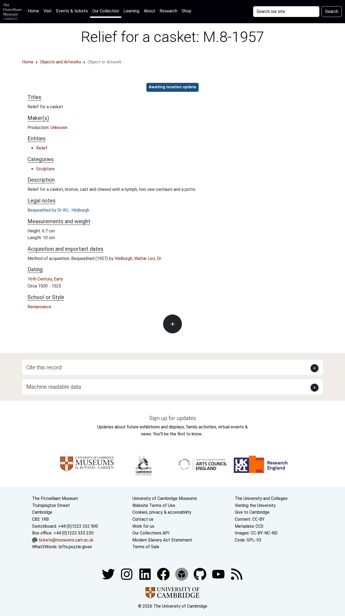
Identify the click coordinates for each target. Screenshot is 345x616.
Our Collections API (151, 533)
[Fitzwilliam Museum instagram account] (127, 573)
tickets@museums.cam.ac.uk (66, 540)
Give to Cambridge (252, 512)
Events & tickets (72, 10)
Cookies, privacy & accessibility (161, 512)
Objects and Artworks (60, 62)
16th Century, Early (45, 279)
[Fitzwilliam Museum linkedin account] (164, 573)
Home (34, 10)
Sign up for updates (172, 418)
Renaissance (39, 306)
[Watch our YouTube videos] (219, 573)
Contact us (142, 519)
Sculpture (45, 168)
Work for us (143, 526)
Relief (41, 148)
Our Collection (105, 10)
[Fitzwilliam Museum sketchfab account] (182, 573)
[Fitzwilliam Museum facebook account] (145, 573)
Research (168, 10)
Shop (186, 10)
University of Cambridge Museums (164, 498)
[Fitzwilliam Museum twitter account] (109, 573)
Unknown (58, 127)
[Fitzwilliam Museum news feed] (236, 573)
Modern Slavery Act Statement (162, 540)
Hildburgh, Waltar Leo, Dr (138, 258)
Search (331, 11)
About (149, 10)
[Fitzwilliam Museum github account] (200, 573)
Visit (47, 10)
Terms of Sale (145, 546)
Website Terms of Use (153, 505)
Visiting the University (255, 505)
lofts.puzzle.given (75, 546)
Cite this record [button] (44, 367)
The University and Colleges (261, 498)
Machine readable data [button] (53, 387)
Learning (131, 10)
